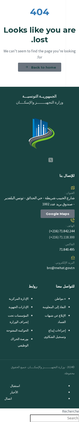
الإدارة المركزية (19, 299)
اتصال (8, 399)
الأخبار (14, 392)
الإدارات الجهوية (19, 307)
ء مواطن (60, 299)
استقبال (15, 386)
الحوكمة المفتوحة (17, 330)
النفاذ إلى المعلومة (54, 307)
